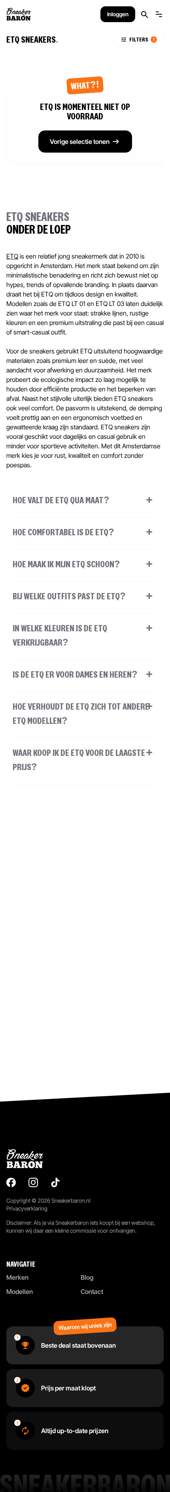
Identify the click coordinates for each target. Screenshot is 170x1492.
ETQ (12, 256)
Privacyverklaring (26, 1208)
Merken (17, 1277)
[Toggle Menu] (159, 14)
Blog (87, 1277)
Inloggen (117, 14)
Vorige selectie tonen (80, 141)
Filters (142, 39)
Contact (92, 1292)
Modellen (19, 1292)
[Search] (144, 14)
